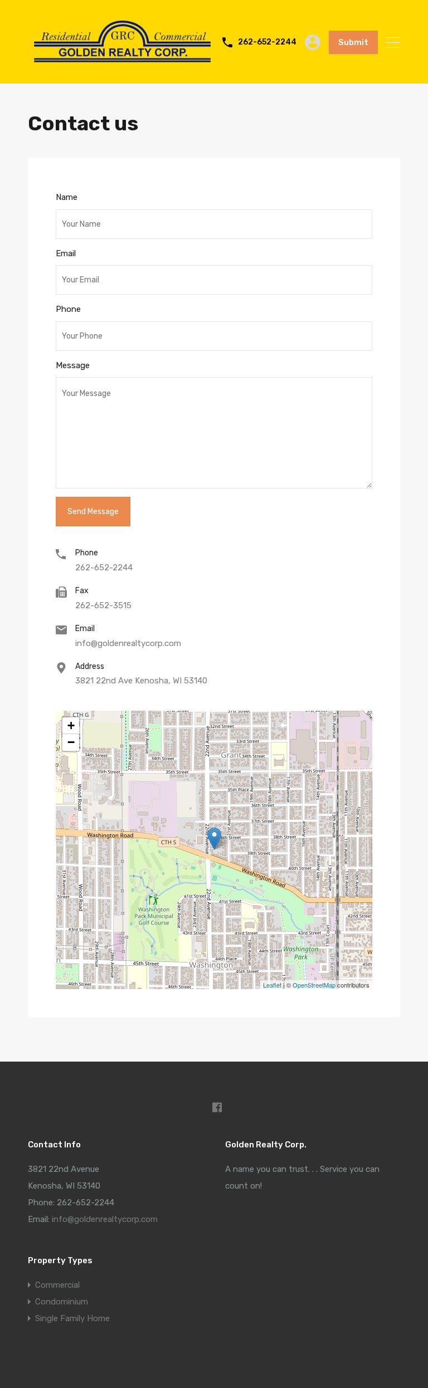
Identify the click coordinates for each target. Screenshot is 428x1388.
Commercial (57, 1285)
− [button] (71, 742)
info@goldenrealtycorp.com (128, 643)
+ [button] (71, 725)
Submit (353, 42)
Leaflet (272, 984)
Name (66, 197)
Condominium (61, 1302)
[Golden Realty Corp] (122, 66)
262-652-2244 (267, 42)
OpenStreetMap (314, 984)
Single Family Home (72, 1318)
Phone (68, 309)
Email (66, 253)
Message (73, 365)
